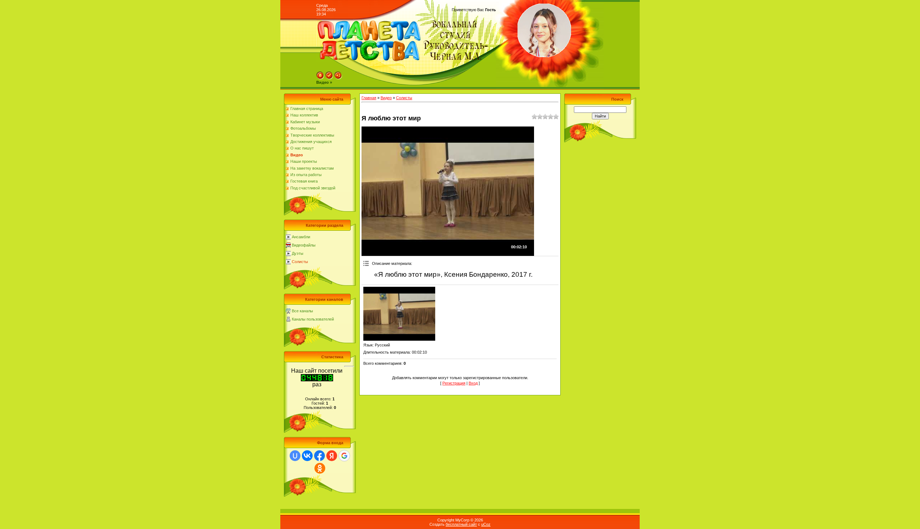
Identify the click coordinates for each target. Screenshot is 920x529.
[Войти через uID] (295, 455)
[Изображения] (399, 314)
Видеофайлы (304, 245)
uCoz (486, 524)
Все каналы (302, 311)
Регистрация (453, 383)
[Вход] (338, 78)
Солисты (300, 261)
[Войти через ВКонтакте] (307, 455)
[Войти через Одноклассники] (319, 468)
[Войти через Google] (344, 455)
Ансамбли (301, 237)
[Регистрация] (329, 78)
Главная (369, 98)
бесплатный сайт (461, 524)
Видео (386, 98)
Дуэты (297, 253)
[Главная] (320, 78)
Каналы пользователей (313, 319)
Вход (473, 383)
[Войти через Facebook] (319, 455)
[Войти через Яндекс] (331, 455)
